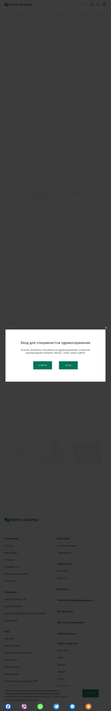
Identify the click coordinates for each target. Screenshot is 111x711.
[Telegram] (56, 706)
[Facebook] (8, 706)
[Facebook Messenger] (72, 706)
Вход (68, 365)
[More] (89, 706)
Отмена (42, 365)
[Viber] (24, 706)
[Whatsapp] (40, 706)
